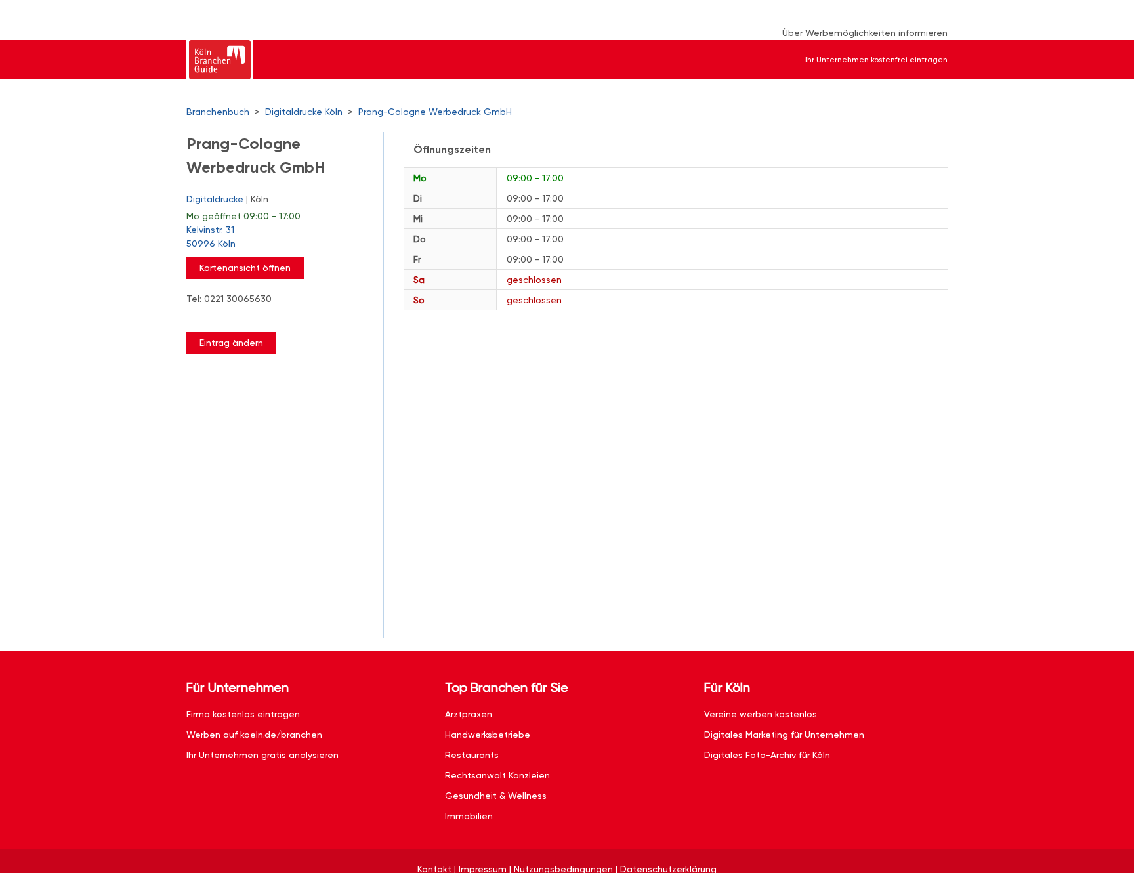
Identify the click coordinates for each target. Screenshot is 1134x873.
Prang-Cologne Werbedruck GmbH (435, 111)
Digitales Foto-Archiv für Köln (767, 755)
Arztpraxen (468, 714)
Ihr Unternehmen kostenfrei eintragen (876, 59)
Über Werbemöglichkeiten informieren (865, 33)
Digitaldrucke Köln (304, 111)
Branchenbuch (217, 111)
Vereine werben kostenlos (760, 714)
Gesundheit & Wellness (496, 795)
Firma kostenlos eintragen (243, 714)
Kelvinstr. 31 (211, 236)
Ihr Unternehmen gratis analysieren (262, 755)
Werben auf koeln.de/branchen (254, 734)
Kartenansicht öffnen (245, 268)
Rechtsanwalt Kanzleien (497, 775)
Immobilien (469, 816)
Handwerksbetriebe (487, 734)
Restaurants (472, 755)
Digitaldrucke (214, 199)
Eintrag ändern (231, 342)
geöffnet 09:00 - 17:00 (243, 216)
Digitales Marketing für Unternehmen (784, 734)
